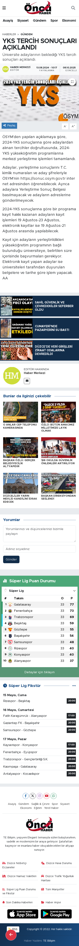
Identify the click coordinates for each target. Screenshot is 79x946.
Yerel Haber (51, 808)
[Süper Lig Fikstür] (74, 685)
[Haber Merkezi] (12, 375)
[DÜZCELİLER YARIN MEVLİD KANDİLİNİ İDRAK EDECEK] (20, 483)
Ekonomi (69, 20)
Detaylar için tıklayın (39, 672)
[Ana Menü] (4, 8)
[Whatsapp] (54, 796)
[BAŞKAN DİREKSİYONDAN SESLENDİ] (58, 483)
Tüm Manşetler (54, 889)
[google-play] (56, 914)
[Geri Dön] (11, 934)
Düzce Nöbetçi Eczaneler (14, 865)
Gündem (39, 20)
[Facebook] (26, 796)
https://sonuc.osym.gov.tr (43, 178)
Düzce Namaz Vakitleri (21, 876)
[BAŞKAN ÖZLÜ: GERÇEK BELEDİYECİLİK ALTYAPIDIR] (20, 447)
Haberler (9, 34)
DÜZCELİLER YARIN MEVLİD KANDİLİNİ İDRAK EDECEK (20, 499)
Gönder (11, 559)
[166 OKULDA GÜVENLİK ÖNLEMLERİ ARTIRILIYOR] (58, 447)
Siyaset (23, 20)
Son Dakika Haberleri (19, 902)
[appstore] (23, 914)
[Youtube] (47, 796)
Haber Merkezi (34, 373)
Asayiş (8, 20)
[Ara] (73, 8)
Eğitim (38, 808)
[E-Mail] (27, 381)
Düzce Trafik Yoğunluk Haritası (57, 878)
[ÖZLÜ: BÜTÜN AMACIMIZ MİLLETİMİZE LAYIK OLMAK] (58, 411)
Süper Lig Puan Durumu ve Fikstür (19, 891)
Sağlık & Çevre (40, 804)
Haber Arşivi (53, 902)
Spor (54, 20)
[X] (33, 796)
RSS (14, 929)
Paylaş (11, 125)
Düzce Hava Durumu (59, 863)
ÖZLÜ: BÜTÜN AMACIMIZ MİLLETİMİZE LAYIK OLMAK (57, 427)
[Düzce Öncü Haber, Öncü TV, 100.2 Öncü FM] (38, 8)
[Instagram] (40, 796)
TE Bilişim (49, 940)
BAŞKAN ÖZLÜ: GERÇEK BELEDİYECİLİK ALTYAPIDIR (19, 463)
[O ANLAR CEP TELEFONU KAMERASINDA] (20, 411)
